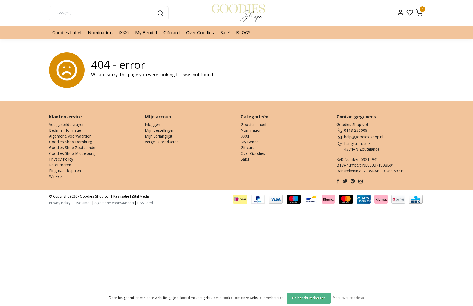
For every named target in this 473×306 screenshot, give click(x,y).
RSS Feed (145, 202)
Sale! (225, 33)
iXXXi (124, 33)
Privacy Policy (61, 159)
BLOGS (243, 33)
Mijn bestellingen (160, 130)
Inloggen (152, 124)
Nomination (100, 33)
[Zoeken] (160, 12)
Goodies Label (66, 33)
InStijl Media (139, 196)
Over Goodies (200, 33)
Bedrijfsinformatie (65, 130)
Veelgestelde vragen (67, 124)
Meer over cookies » (348, 297)
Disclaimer (82, 202)
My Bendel (146, 33)
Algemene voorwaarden (70, 136)
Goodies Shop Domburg (70, 141)
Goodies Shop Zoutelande (72, 147)
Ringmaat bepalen (65, 170)
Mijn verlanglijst (158, 136)
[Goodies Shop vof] (238, 13)
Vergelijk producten (162, 141)
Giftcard (171, 33)
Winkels (55, 176)
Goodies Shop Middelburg (72, 153)
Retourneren (60, 164)
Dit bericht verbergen (308, 298)
